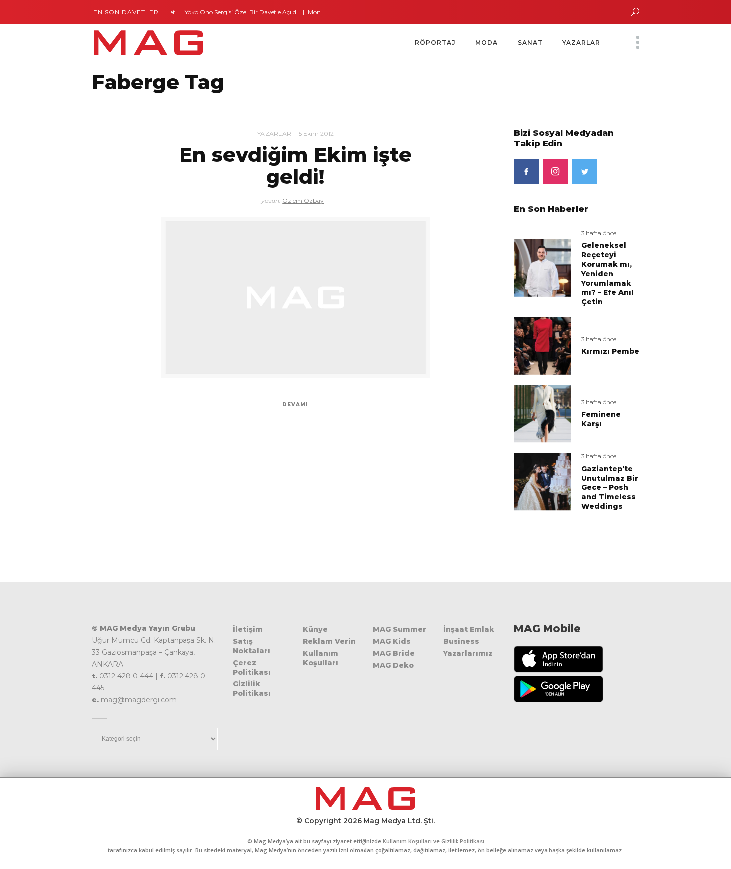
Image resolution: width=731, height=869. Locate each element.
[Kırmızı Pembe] (542, 345)
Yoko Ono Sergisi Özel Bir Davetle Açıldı (227, 12)
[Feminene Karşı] (542, 413)
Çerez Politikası (252, 667)
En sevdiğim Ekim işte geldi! (295, 165)
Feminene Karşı (601, 419)
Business (461, 641)
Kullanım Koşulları (320, 658)
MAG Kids (392, 641)
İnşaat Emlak (468, 629)
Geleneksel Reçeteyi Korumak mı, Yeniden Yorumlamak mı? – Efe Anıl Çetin (607, 273)
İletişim (248, 629)
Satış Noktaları (251, 646)
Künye (315, 629)
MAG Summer (399, 629)
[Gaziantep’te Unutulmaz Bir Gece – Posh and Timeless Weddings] (542, 481)
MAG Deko (393, 665)
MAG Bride (394, 653)
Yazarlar (274, 133)
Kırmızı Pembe (610, 351)
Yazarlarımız (468, 653)
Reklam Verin (329, 641)
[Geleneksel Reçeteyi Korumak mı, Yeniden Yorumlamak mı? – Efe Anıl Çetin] (542, 267)
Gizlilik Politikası (252, 688)
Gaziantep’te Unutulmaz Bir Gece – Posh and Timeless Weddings (609, 487)
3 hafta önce (598, 233)
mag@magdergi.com (139, 699)
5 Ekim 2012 (316, 133)
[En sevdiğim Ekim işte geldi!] (295, 297)
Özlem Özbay (303, 200)
